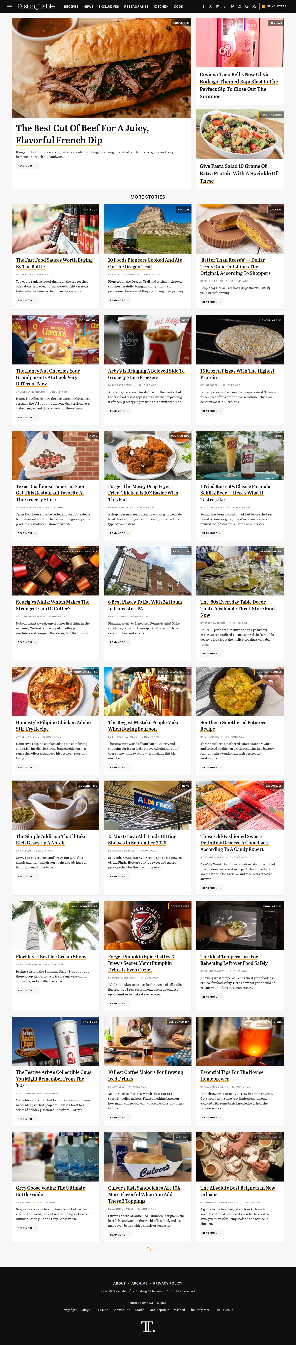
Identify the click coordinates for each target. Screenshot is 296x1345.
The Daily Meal (200, 1309)
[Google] (247, 7)
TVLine (103, 1309)
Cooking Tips (180, 435)
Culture (183, 209)
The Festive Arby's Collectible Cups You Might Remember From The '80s (53, 1078)
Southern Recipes (269, 671)
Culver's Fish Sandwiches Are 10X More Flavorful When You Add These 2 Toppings (144, 1194)
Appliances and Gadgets (79, 551)
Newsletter (277, 6)
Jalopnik (87, 1309)
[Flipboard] (218, 7)
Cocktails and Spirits (173, 671)
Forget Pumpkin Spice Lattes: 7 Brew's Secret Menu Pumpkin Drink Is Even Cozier (141, 963)
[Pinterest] (225, 7)
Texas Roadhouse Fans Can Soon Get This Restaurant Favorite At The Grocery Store (51, 493)
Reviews (276, 22)
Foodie (139, 1309)
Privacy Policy (168, 1283)
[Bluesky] (232, 7)
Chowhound (121, 1309)
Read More (25, 165)
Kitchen (161, 6)
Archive (139, 1283)
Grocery (276, 209)
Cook (178, 6)
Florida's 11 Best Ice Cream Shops (51, 957)
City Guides (181, 551)
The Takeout (224, 1309)
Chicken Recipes (85, 671)
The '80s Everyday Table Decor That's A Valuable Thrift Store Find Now (237, 608)
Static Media (121, 1291)
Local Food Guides (84, 906)
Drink (278, 1021)
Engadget (70, 1309)
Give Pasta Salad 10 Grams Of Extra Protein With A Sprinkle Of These (238, 173)
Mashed (179, 1309)
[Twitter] (211, 7)
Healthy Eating (271, 114)
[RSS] (254, 7)
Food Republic (159, 1309)
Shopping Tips (272, 320)
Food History (88, 320)
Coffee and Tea (179, 1021)
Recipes (71, 6)
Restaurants (136, 6)
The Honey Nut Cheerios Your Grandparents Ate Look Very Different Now (48, 377)
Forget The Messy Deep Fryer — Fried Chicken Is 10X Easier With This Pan (143, 493)
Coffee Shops (180, 906)
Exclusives (109, 6)
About (119, 1283)
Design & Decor (271, 551)
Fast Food (90, 209)
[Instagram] (240, 7)
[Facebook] (203, 7)
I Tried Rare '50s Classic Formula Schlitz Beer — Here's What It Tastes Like (235, 493)
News (88, 6)
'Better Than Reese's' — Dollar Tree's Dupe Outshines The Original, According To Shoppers (235, 266)
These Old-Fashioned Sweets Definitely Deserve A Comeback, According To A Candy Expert (234, 843)
